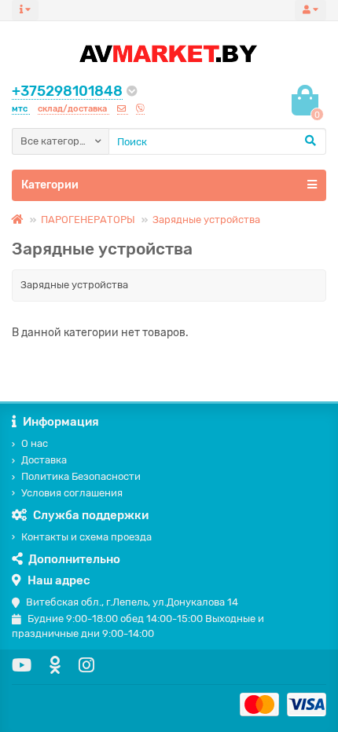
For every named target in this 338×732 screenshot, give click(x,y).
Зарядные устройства (206, 219)
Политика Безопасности (81, 476)
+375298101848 (67, 91)
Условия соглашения (72, 493)
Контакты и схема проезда (86, 537)
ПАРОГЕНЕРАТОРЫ (88, 219)
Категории (50, 185)
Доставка (44, 460)
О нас (34, 443)
